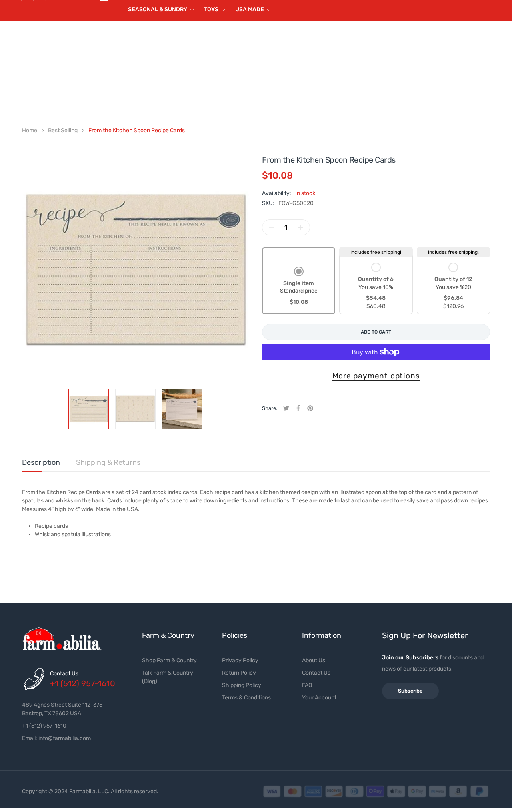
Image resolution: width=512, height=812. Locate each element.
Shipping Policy (241, 685)
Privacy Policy (240, 660)
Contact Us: (65, 673)
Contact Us (316, 672)
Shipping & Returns (108, 462)
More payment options (376, 375)
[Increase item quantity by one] (300, 227)
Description (41, 462)
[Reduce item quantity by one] (272, 227)
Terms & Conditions (246, 697)
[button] (299, 286)
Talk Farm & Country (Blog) (167, 677)
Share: (269, 408)
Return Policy (239, 672)
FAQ (307, 685)
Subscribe (410, 691)
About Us (313, 660)
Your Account (319, 697)
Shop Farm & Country (169, 660)
